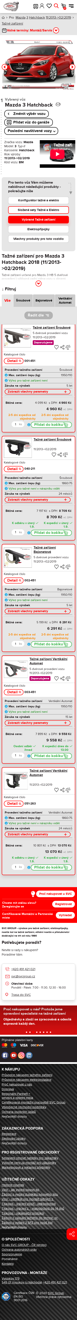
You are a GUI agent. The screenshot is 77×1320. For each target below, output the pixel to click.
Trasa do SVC (21, 995)
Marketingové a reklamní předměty (26, 1167)
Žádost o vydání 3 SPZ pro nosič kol (27, 1223)
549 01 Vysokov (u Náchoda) (22, 1282)
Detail (12, 361)
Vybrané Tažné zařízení (38, 220)
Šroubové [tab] (23, 300)
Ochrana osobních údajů (19, 1112)
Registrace (9, 1134)
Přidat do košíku (48, 424)
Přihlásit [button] (42, 6)
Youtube (13, 1055)
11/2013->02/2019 (58, 17)
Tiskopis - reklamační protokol (23, 1213)
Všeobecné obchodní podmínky (24, 1107)
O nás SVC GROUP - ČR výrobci (24, 1245)
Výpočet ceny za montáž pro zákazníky (29, 1163)
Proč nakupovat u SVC (55, 894)
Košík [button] (64, 8)
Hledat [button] (56, 6)
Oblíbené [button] (49, 6)
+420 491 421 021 (23, 969)
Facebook (5, 1055)
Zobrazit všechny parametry (28, 392)
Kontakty (8, 1264)
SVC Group (56, 1293)
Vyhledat (65, 915)
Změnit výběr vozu (29, 113)
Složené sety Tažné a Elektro (38, 210)
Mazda (20, 17)
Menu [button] (70, 6)
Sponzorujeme (12, 1254)
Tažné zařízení (12, 23)
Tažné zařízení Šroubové (52, 327)
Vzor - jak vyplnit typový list (20, 1190)
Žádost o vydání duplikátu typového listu (30, 1194)
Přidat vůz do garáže (31, 122)
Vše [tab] (7, 300)
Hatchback (37, 17)
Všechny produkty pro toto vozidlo (38, 239)
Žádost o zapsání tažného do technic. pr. (30, 1218)
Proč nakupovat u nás (17, 1084)
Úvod (3, 17)
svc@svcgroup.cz (23, 976)
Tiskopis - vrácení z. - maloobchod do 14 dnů (33, 1208)
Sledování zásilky (13, 1138)
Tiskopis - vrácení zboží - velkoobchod (29, 1204)
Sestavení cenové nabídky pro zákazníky (30, 1158)
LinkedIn (29, 1055)
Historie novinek (13, 1185)
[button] (35, 6)
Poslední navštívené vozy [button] (30, 131)
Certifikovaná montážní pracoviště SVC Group (33, 1102)
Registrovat (63, 904)
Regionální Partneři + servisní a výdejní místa (17, 1096)
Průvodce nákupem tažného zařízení (27, 1075)
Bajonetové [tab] (44, 300)
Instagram (21, 1055)
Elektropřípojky (38, 229)
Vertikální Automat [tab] (65, 301)
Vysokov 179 (10, 1278)
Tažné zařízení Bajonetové (45, 549)
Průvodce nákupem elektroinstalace (26, 1080)
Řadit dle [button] (36, 315)
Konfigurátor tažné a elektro (38, 200)
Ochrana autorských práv (19, 1250)
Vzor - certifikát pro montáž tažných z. (28, 1199)
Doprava (8, 1089)
